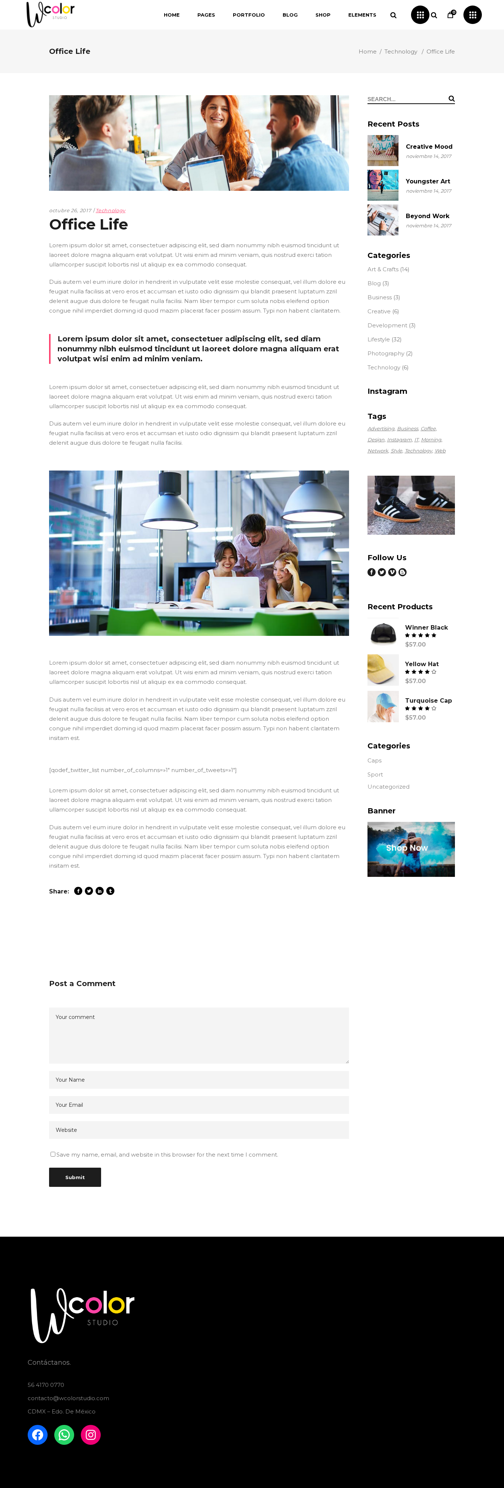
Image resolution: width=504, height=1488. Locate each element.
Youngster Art (428, 181)
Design (375, 439)
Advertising (380, 428)
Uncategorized (388, 786)
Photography (385, 353)
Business (379, 297)
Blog (374, 283)
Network (377, 451)
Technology (400, 51)
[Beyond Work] (382, 219)
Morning (431, 439)
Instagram (399, 439)
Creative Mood (429, 146)
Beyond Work (427, 216)
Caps (374, 760)
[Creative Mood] (382, 150)
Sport (375, 774)
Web (440, 451)
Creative (379, 311)
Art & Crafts (382, 269)
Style (396, 451)
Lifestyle (378, 339)
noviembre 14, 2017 (428, 156)
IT (416, 439)
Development (387, 325)
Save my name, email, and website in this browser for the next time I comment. (167, 1154)
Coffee (428, 428)
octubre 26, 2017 (70, 210)
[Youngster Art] (382, 185)
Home (368, 51)
